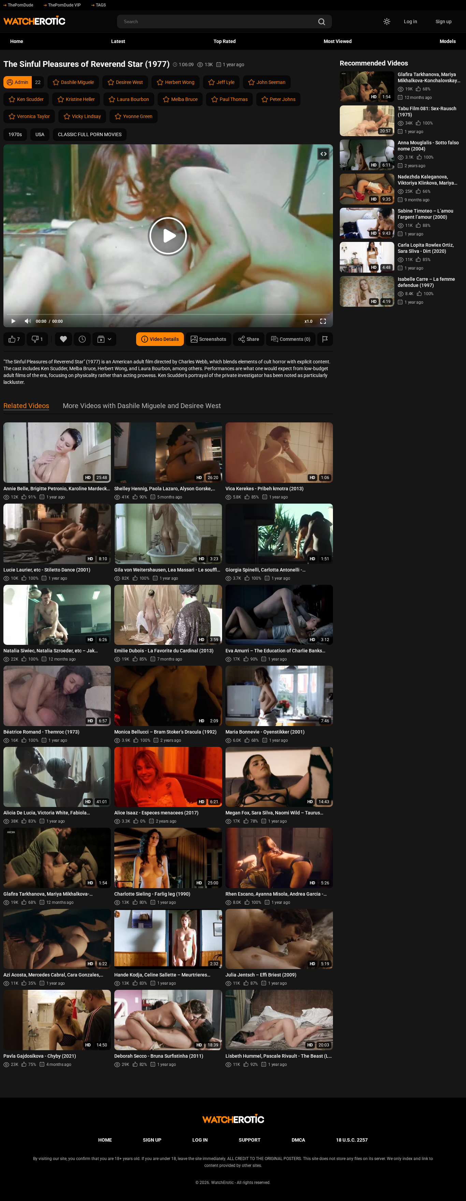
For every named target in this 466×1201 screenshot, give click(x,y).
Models (448, 41)
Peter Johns (282, 99)
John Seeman (271, 82)
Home (16, 41)
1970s (15, 134)
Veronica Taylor (33, 116)
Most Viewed (338, 41)
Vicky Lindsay (86, 116)
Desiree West (129, 82)
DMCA (298, 1140)
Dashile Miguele (77, 82)
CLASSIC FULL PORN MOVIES (89, 134)
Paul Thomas (234, 99)
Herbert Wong (179, 82)
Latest (118, 41)
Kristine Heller (80, 99)
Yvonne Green (137, 116)
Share (253, 339)
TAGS (101, 5)
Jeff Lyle (225, 82)
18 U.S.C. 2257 (352, 1140)
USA (39, 134)
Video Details (164, 339)
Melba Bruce (184, 99)
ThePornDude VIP (64, 5)
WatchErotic (222, 1182)
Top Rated (225, 41)
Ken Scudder (30, 99)
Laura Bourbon (133, 99)
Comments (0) (295, 339)
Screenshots (212, 339)
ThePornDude (20, 5)
